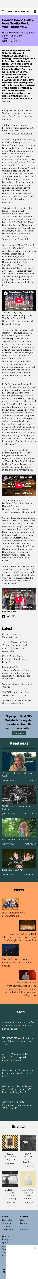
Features (24, 1223)
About (5, 1216)
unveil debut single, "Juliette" (17, 685)
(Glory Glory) (10, 38)
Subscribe (19, 733)
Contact (6, 1226)
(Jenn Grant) (17, 36)
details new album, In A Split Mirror (16, 702)
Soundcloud (29, 512)
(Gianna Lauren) (11, 41)
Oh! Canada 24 (16, 248)
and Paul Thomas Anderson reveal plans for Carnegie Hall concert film (14, 646)
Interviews (8, 780)
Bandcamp (26, 133)
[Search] (3, 11)
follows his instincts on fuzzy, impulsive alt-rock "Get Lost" (18, 1073)
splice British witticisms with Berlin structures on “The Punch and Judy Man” (18, 1089)
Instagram (7, 1239)
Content (24, 1216)
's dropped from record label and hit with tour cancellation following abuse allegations (16, 673)
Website (15, 133)
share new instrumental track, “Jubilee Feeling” (15, 659)
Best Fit (31, 33)
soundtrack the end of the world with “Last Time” (17, 1041)
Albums (24, 1229)
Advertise (6, 1223)
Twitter (16, 324)
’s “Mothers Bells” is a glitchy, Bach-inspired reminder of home (17, 1057)
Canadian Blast (11, 55)
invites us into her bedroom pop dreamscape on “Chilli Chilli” (17, 1105)
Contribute (7, 1229)
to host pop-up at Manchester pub (13, 636)
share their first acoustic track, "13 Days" (15, 694)
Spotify (5, 1242)
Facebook (6, 324)
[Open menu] (35, 11)
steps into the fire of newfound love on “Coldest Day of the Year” (18, 1025)
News (6, 36)
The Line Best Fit (19, 11)
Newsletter (7, 1220)
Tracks (23, 1226)
